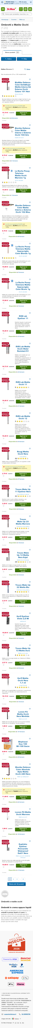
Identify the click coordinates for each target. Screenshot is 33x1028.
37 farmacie (21, 479)
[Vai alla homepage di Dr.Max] (11, 9)
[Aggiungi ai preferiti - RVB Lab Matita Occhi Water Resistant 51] (30, 343)
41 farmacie (21, 406)
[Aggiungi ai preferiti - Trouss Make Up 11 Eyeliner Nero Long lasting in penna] (30, 486)
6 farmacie (21, 575)
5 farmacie (21, 272)
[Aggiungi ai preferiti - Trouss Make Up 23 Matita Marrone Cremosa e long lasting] (30, 516)
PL (20, 1022)
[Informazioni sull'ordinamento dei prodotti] (13, 69)
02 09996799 (26, 1014)
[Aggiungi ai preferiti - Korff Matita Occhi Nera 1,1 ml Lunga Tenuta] (30, 675)
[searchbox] (16, 14)
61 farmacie (14, 161)
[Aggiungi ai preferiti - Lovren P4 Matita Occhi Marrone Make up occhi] (30, 809)
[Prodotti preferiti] (21, 9)
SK (18, 1022)
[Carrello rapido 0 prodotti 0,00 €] (30, 9)
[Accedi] (25, 9)
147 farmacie (21, 731)
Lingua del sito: (6, 1018)
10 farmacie (21, 870)
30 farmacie (21, 757)
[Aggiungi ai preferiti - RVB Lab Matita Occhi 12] (30, 413)
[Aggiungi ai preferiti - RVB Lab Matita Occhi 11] (30, 379)
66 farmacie (14, 118)
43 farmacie (21, 441)
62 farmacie (21, 802)
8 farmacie (21, 509)
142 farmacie (21, 834)
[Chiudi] (31, 2)
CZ (15, 1022)
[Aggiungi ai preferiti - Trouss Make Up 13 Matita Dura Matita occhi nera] (30, 645)
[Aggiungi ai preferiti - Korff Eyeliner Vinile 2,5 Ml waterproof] (30, 613)
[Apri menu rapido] (3, 9)
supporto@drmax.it (10, 1014)
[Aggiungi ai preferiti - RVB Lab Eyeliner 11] (30, 313)
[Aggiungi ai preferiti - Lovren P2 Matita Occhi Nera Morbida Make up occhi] (30, 709)
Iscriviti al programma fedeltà (14, 106)
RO (23, 1022)
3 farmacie (21, 542)
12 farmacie (14, 195)
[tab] (12, 52)
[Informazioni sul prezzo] (3, 114)
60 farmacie (21, 236)
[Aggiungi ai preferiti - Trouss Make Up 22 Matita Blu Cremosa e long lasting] (30, 582)
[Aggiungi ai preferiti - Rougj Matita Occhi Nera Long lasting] (30, 448)
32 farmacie (21, 336)
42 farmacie (21, 372)
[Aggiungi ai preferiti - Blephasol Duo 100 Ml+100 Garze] (30, 739)
